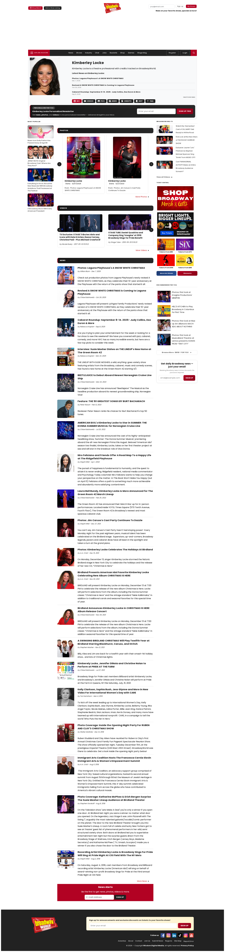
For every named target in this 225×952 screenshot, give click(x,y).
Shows (79, 53)
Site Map (178, 941)
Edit (141, 101)
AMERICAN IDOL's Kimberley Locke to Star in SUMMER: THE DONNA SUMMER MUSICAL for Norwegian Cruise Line (112, 424)
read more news (189, 97)
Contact (138, 941)
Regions (168, 941)
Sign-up (180, 6)
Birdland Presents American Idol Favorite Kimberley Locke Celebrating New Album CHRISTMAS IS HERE (113, 574)
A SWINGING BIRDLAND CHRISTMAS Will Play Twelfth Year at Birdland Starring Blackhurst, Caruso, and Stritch (113, 642)
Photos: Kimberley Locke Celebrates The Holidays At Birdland (115, 549)
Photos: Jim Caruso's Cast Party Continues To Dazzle (124, 189)
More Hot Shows (166, 273)
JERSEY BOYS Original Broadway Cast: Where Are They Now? (39, 157)
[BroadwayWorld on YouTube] (191, 935)
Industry (88, 53)
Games (131, 53)
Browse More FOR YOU (175, 352)
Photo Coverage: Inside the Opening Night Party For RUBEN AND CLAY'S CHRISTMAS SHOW (113, 727)
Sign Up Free (185, 111)
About (130, 941)
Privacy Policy (187, 945)
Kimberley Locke (73, 182)
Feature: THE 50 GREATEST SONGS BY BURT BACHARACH (111, 401)
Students (113, 53)
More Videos (141, 250)
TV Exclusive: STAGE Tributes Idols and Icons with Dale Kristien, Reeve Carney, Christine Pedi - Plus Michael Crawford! (80, 237)
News (70, 53)
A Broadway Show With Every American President (40, 203)
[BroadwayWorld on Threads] (185, 935)
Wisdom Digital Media (153, 945)
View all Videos (163, 177)
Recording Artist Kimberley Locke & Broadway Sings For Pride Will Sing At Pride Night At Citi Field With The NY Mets (115, 853)
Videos (90, 101)
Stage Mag (142, 53)
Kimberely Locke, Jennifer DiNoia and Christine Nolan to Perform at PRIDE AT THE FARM (112, 665)
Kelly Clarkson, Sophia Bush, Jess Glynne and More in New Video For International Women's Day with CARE (113, 691)
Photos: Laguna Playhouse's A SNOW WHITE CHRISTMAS (97, 78)
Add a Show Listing (52, 8)
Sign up (189, 378)
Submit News (157, 941)
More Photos (141, 196)
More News (142, 881)
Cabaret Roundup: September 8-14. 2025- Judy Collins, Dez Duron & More (106, 92)
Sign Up (120, 897)
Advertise (122, 941)
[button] (194, 53)
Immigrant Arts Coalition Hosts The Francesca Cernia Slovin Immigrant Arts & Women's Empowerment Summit (114, 759)
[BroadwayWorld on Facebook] (162, 935)
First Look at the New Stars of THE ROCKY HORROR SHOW (186, 140)
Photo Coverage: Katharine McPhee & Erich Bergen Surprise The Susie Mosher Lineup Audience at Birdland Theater (114, 798)
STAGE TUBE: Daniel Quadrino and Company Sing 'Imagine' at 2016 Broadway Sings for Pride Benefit (125, 235)
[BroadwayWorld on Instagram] (168, 935)
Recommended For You (167, 285)
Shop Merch (36, 8)
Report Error (189, 941)
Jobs (104, 53)
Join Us (147, 941)
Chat (97, 53)
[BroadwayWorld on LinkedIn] (174, 935)
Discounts (187, 273)
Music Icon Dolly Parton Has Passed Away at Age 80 (39, 135)
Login (185, 53)
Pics (103, 101)
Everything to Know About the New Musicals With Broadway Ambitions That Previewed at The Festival (40, 181)
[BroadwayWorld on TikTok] (180, 935)
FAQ (151, 101)
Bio (78, 101)
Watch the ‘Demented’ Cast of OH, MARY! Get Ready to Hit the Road (185, 129)
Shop (122, 53)
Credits (127, 101)
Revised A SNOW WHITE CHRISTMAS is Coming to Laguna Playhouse (103, 85)
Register (172, 53)
